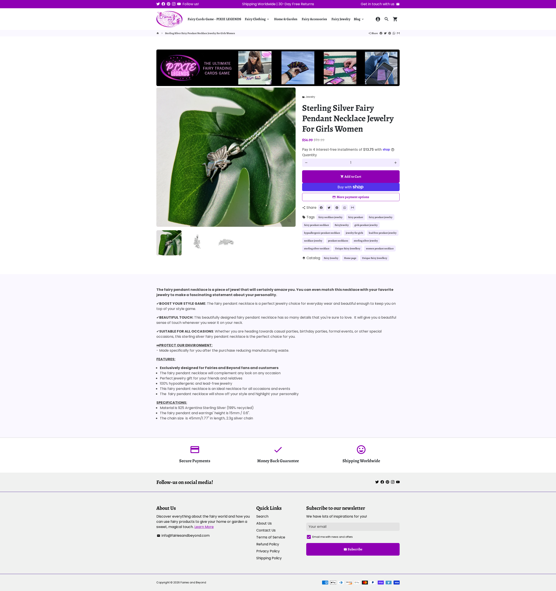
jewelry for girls (354, 233)
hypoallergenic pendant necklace (322, 233)
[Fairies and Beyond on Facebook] (163, 4)
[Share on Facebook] (381, 33)
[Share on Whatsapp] (394, 33)
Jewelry (308, 97)
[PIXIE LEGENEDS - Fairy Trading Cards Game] (278, 84)
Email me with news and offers (332, 537)
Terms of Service (270, 537)
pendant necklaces (338, 240)
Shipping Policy (269, 558)
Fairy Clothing (257, 19)
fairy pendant (355, 217)
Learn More (204, 526)
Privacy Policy (268, 551)
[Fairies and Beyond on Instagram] (173, 4)
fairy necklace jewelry (330, 217)
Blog (359, 19)
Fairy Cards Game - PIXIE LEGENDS (214, 19)
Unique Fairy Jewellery (347, 248)
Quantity (309, 154)
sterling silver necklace (316, 248)
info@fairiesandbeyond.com (183, 535)
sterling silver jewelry (366, 240)
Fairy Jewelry (340, 19)
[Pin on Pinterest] (389, 33)
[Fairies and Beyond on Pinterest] (168, 4)
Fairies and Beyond (193, 582)
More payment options (353, 197)
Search (262, 516)
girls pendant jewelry (366, 225)
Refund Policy (267, 544)
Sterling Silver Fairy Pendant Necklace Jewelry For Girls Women (200, 33)
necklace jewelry (313, 240)
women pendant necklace (380, 248)
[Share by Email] (398, 33)
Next (290, 157)
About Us (264, 523)
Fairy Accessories (314, 19)
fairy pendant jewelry (380, 217)
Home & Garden (285, 19)
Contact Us (266, 530)
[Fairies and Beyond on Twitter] (158, 4)
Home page (350, 258)
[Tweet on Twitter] (385, 33)
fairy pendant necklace (316, 225)
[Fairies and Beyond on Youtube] (179, 4)
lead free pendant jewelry (383, 233)
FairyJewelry (342, 225)
